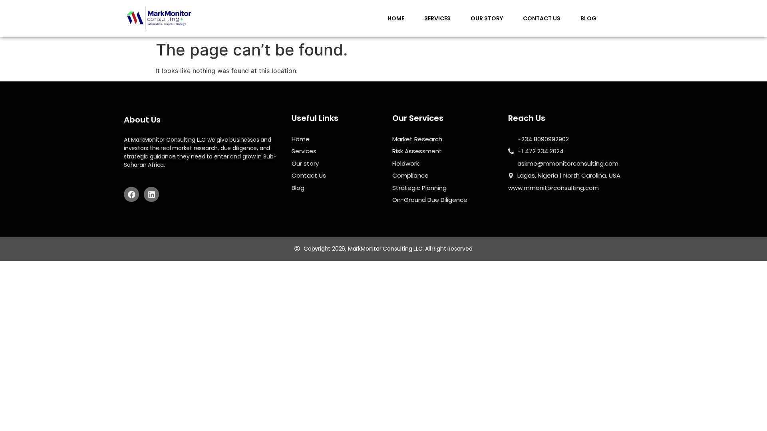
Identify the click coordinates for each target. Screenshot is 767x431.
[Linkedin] (151, 194)
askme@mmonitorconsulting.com (567, 163)
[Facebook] (131, 194)
